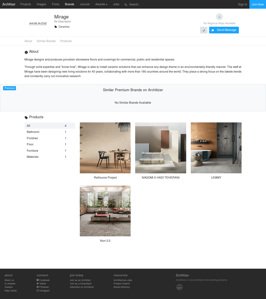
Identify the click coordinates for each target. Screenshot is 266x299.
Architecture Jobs (123, 280)
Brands (69, 4)
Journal (85, 4)
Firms (55, 4)
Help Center (11, 290)
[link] (49, 125)
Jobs (116, 4)
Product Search (122, 283)
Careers (9, 287)
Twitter (42, 283)
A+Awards (10, 283)
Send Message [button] (224, 30)
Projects (25, 4)
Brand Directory (122, 287)
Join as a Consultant (80, 283)
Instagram (44, 290)
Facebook (44, 280)
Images (41, 4)
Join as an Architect (80, 280)
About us (9, 280)
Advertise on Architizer (82, 287)
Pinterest (44, 287)
